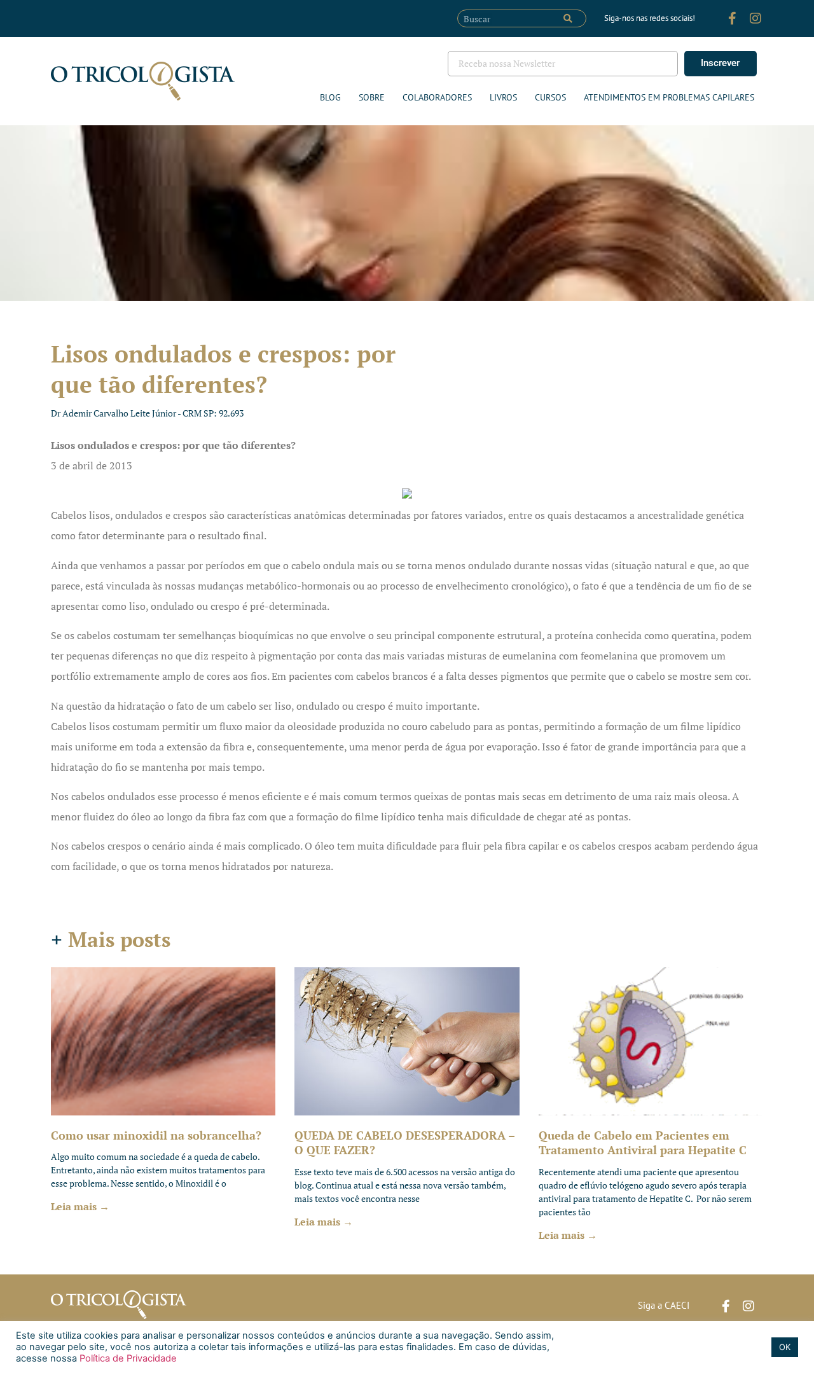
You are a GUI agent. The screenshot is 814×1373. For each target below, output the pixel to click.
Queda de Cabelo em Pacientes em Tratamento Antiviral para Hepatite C (643, 1142)
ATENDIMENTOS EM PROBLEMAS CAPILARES (669, 97)
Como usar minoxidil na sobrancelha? (156, 1135)
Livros (503, 97)
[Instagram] (755, 18)
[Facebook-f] (732, 18)
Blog (330, 97)
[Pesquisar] (568, 18)
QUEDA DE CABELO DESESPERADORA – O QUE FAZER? (404, 1142)
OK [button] (784, 1347)
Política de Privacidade (127, 1358)
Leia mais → (80, 1206)
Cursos (550, 97)
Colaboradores (437, 97)
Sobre (372, 97)
